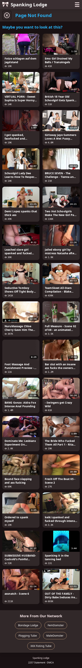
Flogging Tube (27, 635)
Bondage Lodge (28, 625)
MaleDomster (55, 635)
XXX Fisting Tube (41, 646)
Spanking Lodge (29, 4)
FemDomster (56, 625)
